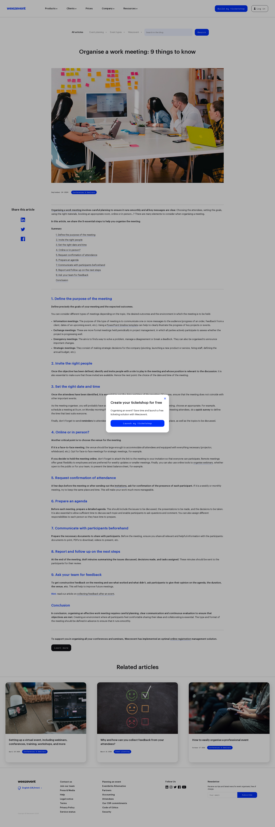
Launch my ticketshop (137, 423)
